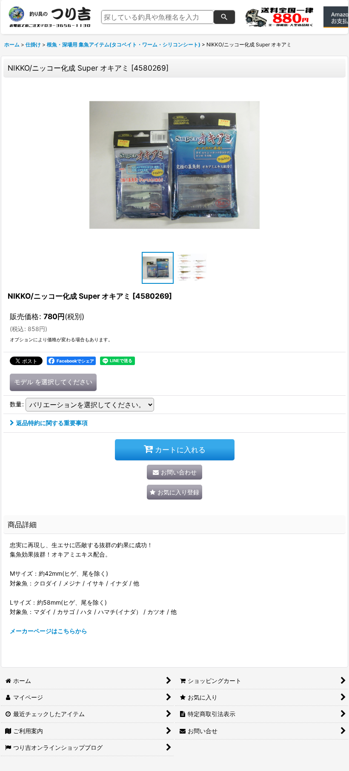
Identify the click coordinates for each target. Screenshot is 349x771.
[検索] (224, 17)
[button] (157, 268)
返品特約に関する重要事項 (52, 422)
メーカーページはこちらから (48, 630)
